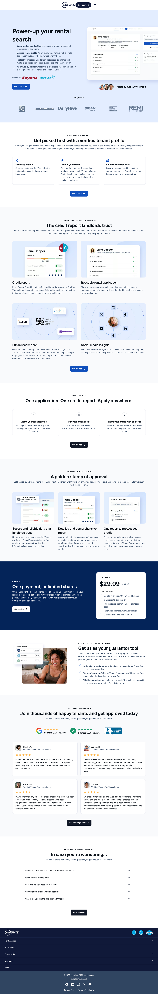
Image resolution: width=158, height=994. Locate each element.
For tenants (10, 947)
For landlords (10, 941)
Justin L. (95, 784)
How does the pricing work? (37, 877)
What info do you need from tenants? (41, 884)
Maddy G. (27, 784)
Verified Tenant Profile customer (105, 749)
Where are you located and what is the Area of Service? (49, 870)
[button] (77, 870)
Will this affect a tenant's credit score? (41, 891)
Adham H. (95, 747)
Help (7, 967)
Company (9, 961)
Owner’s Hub (10, 954)
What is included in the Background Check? (44, 899)
